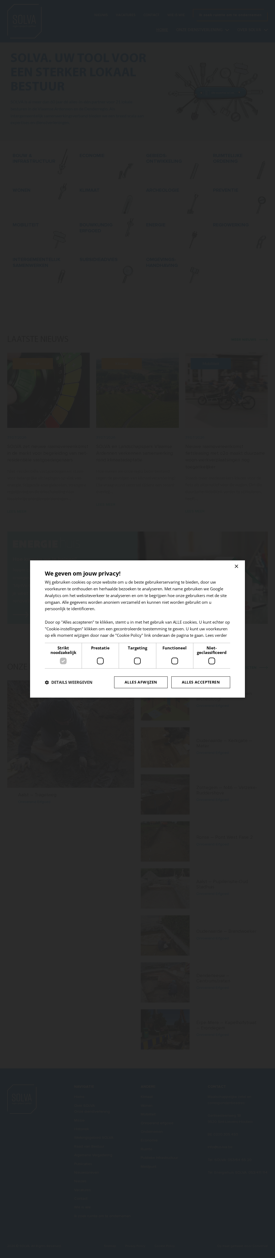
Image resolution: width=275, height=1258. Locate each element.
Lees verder (216, 635)
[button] (68, 682)
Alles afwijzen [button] (141, 682)
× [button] (236, 567)
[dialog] (137, 629)
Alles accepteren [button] (201, 682)
